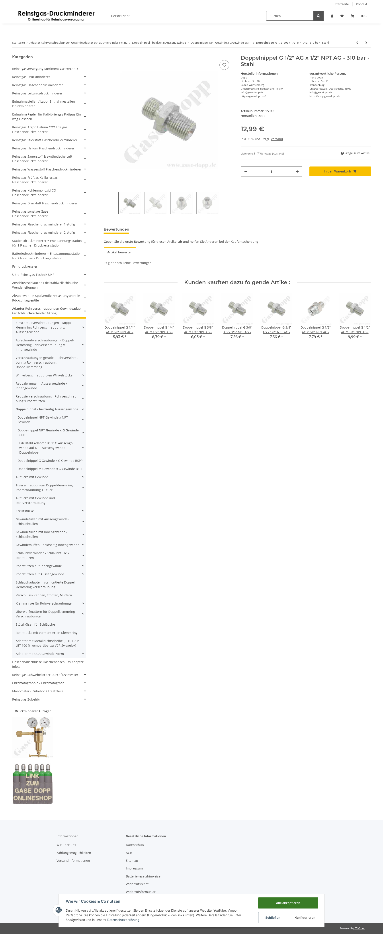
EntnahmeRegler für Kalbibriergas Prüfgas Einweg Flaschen (47, 116)
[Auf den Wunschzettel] (224, 65)
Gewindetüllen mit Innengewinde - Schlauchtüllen (41, 534)
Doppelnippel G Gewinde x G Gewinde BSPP (50, 460)
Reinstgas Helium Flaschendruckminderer (43, 148)
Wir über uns (66, 845)
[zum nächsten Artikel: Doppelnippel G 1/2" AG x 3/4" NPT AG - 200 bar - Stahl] (366, 42)
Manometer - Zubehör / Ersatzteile (37, 691)
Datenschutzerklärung (123, 920)
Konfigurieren (305, 917)
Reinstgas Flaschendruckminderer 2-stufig (43, 232)
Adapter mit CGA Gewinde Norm (40, 654)
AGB (129, 853)
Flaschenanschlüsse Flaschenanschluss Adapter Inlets (48, 664)
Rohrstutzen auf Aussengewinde (40, 574)
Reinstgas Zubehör (26, 699)
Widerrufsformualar (141, 892)
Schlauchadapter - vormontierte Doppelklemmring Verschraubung (46, 584)
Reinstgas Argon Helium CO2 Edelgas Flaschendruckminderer (39, 129)
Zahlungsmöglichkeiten (74, 853)
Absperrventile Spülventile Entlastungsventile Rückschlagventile (46, 298)
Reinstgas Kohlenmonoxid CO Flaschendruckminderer (34, 192)
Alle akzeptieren (288, 903)
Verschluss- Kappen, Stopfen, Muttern (44, 595)
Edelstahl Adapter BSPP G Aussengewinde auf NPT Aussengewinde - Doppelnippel (46, 447)
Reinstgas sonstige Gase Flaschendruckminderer (30, 213)
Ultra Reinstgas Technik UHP (33, 274)
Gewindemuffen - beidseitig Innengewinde (47, 545)
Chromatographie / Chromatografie (38, 683)
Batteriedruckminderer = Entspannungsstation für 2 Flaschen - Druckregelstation (47, 255)
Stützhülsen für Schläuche (35, 624)
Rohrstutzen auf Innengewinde (39, 566)
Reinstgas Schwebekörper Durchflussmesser (45, 675)
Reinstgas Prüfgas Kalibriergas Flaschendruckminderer (35, 179)
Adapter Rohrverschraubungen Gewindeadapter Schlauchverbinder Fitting (47, 310)
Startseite (342, 4)
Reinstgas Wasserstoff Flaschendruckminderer (46, 169)
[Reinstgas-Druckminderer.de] (56, 15)
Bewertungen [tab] (116, 229)
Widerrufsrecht (137, 884)
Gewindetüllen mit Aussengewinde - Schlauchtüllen (43, 521)
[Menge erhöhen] (297, 171)
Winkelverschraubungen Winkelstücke (44, 375)
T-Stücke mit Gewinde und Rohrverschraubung (35, 500)
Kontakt (361, 4)
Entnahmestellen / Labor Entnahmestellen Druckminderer (43, 103)
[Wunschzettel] (342, 15)
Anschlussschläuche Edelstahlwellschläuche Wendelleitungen (45, 285)
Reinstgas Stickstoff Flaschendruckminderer (44, 140)
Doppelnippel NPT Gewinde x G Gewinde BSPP (48, 432)
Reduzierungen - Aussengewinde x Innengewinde (41, 385)
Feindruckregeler (24, 266)
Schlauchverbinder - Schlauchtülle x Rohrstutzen (42, 555)
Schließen (272, 917)
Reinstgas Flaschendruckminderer (37, 85)
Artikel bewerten (120, 252)
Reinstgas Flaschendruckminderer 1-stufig (43, 224)
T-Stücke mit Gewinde (32, 477)
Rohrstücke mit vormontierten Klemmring (47, 632)
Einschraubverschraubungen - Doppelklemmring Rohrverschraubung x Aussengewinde (45, 327)
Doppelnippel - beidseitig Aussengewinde (47, 409)
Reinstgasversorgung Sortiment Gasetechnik (45, 69)
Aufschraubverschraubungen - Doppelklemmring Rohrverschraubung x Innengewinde (45, 345)
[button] (332, 15)
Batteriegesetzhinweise (143, 876)
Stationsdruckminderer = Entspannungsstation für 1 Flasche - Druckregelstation (47, 243)
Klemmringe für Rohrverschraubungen (45, 603)
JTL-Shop (360, 928)
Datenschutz (135, 845)
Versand (277, 139)
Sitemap (132, 860)
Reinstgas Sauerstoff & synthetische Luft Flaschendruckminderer (42, 158)
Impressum (134, 868)
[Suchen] (318, 16)
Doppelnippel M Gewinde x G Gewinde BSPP (50, 469)
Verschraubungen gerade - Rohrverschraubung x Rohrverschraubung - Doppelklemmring (48, 362)
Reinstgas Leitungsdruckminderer (37, 93)
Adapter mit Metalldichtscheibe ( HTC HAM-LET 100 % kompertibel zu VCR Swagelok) (48, 643)
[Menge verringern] (246, 171)
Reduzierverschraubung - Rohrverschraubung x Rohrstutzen (47, 398)
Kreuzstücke (25, 511)
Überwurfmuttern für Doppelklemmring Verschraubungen (45, 613)
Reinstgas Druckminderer (31, 77)
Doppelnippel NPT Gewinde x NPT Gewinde (43, 419)
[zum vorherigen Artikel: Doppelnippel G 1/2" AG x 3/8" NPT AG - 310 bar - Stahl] (357, 42)
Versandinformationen (73, 860)
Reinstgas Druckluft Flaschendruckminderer (45, 203)
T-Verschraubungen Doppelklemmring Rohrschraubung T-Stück (44, 487)
